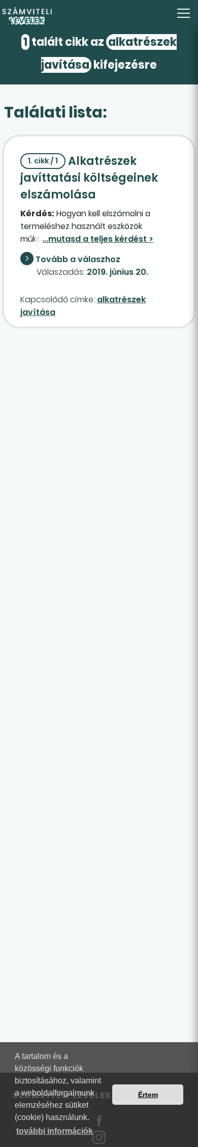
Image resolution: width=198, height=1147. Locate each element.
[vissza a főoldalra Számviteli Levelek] (99, 16)
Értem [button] (148, 1095)
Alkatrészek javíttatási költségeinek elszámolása (89, 178)
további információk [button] (54, 1131)
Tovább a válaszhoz (78, 259)
